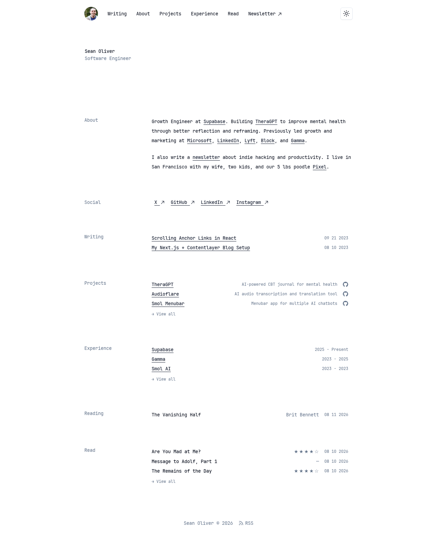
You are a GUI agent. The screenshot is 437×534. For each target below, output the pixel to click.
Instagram (248, 202)
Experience (204, 14)
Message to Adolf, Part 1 (184, 461)
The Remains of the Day (182, 471)
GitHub (179, 202)
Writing (117, 14)
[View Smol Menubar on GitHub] (345, 303)
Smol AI (161, 369)
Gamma (298, 140)
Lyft (249, 140)
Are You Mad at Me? (176, 451)
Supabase (214, 121)
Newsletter (262, 14)
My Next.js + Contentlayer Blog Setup (201, 247)
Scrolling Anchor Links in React (194, 238)
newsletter (206, 157)
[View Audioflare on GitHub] (345, 294)
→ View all (163, 314)
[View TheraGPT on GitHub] (345, 284)
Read (233, 14)
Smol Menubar (168, 303)
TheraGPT (266, 121)
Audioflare (165, 294)
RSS (249, 523)
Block (267, 140)
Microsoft (199, 140)
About (143, 14)
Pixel (319, 167)
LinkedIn (228, 140)
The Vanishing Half (176, 415)
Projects (170, 14)
